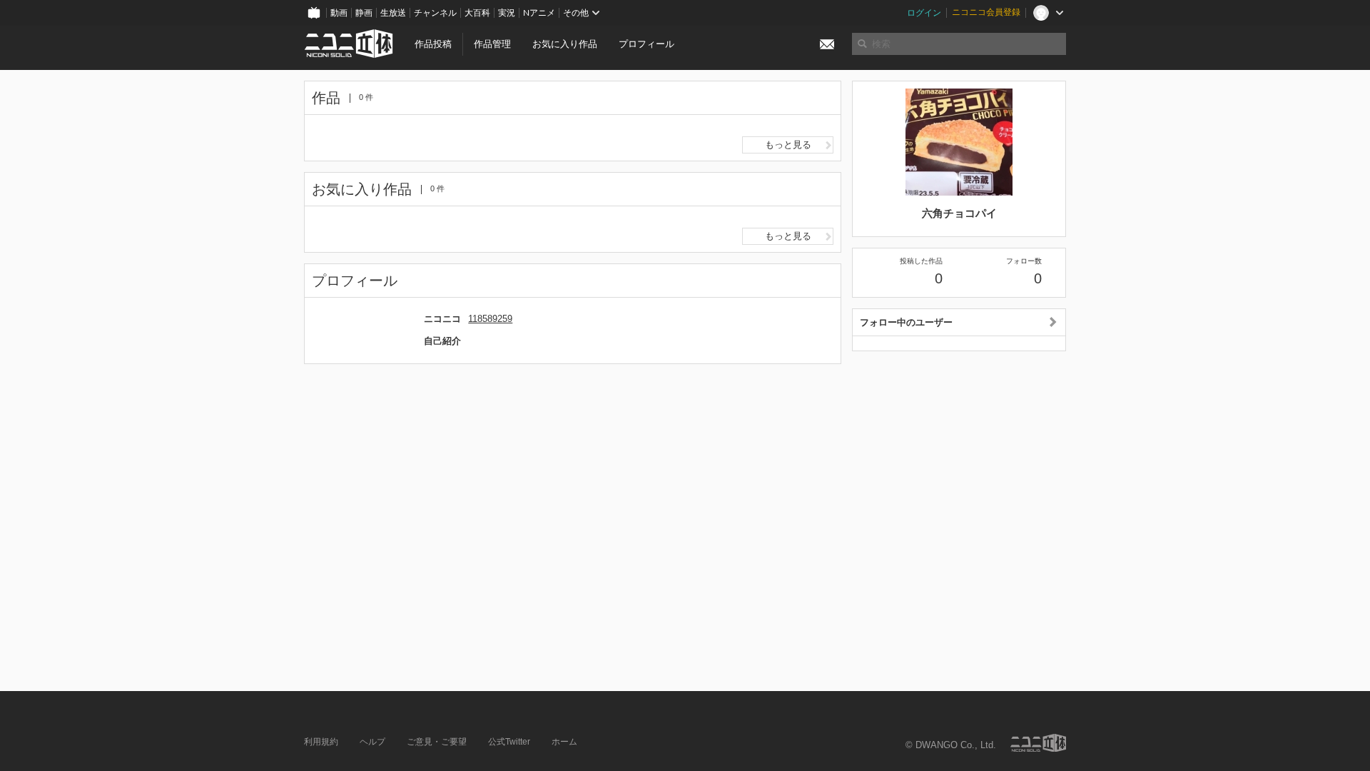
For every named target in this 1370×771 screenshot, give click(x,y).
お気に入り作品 (564, 44)
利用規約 (321, 742)
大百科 (477, 13)
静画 (363, 13)
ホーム (564, 742)
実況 (506, 13)
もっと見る (788, 144)
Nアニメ (539, 13)
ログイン (924, 13)
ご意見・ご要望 (437, 742)
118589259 (490, 318)
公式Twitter (509, 742)
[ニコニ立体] (1038, 743)
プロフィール (646, 44)
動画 (338, 13)
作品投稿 (433, 44)
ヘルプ (372, 742)
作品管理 (492, 44)
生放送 (393, 13)
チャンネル (435, 13)
